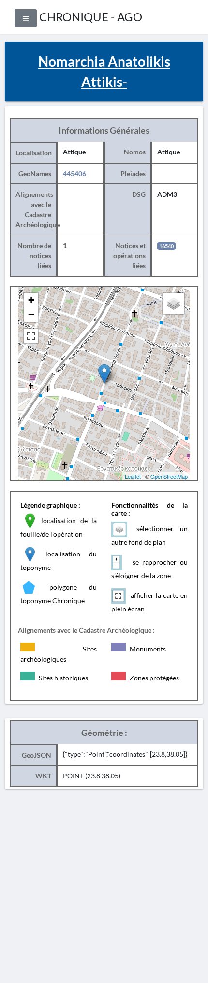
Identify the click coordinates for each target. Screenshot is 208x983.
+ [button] (31, 300)
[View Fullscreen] (31, 336)
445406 (74, 173)
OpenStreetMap (169, 476)
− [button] (31, 314)
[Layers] (173, 303)
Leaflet (133, 476)
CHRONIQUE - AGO (90, 17)
